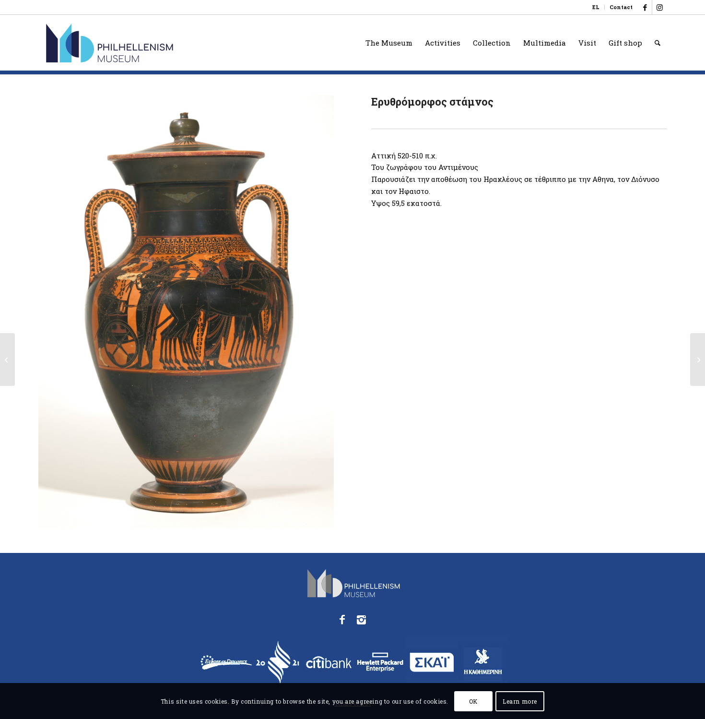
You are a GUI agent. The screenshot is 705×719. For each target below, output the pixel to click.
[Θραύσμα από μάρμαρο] (697, 359)
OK (473, 701)
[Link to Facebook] (645, 7)
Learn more (520, 701)
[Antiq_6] (186, 311)
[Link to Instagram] (659, 7)
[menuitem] (596, 7)
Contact (621, 7)
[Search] (657, 43)
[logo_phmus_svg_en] (145, 43)
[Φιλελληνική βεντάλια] (7, 359)
